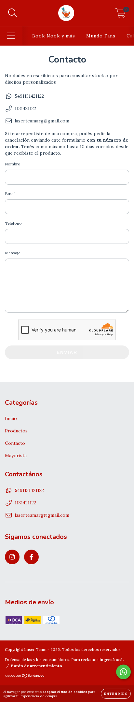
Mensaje (12, 252)
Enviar (67, 352)
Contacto (15, 443)
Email (10, 193)
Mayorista (16, 455)
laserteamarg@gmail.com (42, 121)
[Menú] (11, 36)
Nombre (12, 163)
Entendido (116, 694)
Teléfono (13, 223)
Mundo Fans (100, 36)
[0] (120, 15)
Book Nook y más (53, 36)
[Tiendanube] (25, 676)
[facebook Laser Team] (31, 557)
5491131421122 (29, 96)
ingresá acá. (112, 659)
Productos (16, 431)
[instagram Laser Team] (12, 557)
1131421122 (25, 108)
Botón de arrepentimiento (36, 665)
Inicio (11, 418)
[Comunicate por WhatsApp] (123, 672)
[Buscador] (12, 13)
